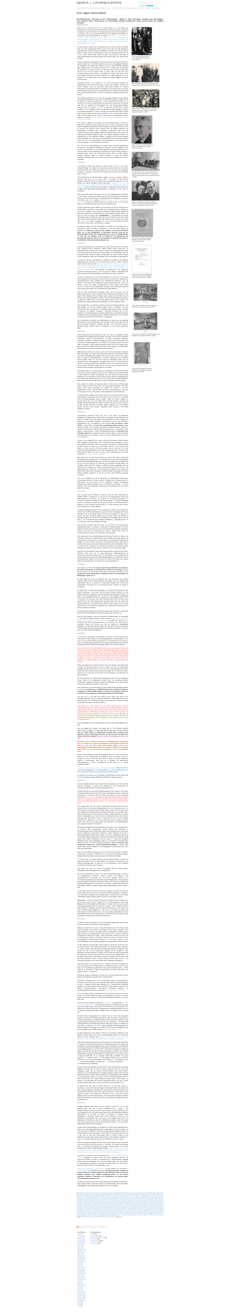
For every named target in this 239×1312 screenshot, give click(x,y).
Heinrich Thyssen (90, 1202)
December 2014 (81, 1279)
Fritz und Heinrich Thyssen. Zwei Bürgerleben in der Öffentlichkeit (148, 1199)
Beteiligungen (97, 1195)
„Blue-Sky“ (120, 762)
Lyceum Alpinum (111, 1205)
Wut (88, 1215)
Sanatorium (100, 1210)
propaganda (131, 1208)
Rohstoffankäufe (118, 1209)
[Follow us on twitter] (141, 6)
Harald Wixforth (119, 1201)
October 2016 (81, 1260)
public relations (138, 1208)
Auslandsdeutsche (87, 1194)
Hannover (107, 1201)
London (90, 1205)
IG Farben (96, 1203)
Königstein (122, 1204)
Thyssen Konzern (159, 1212)
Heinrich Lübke (83, 1202)
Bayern (149, 1194)
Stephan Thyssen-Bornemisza (112, 1211)
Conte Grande (143, 1195)
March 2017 (80, 1254)
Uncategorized (94, 1243)
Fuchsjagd (79, 1200)
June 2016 (80, 1264)
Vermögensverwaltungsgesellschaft (128, 1215)
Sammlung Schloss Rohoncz (91, 1210)
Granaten (153, 1200)
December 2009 (81, 1295)
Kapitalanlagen (87, 1204)
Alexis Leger (137, 1192)
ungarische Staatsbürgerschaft (113, 1214)
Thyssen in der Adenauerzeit (149, 1212)
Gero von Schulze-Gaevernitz (124, 1200)
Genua (97, 1200)
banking (141, 1194)
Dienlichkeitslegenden (94, 1197)
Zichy (91, 1215)
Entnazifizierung (107, 1198)
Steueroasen (132, 1211)
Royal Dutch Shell (154, 1209)
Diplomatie (102, 1197)
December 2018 (81, 1242)
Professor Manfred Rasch (108, 1208)
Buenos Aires (128, 1195)
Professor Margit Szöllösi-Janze (121, 1208)
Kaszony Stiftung (101, 1204)
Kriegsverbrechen (145, 1204)
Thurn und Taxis (122, 1212)
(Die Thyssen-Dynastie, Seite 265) (115, 990)
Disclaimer (155, 8)
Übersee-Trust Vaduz (93, 1214)
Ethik (126, 1198)
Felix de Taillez (148, 1198)
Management (135, 1205)
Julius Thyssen (80, 1204)
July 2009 (80, 1301)
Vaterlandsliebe (101, 1215)
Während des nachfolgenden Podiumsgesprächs (91, 1168)
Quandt (143, 1208)
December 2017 (81, 1249)
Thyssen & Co (130, 1212)
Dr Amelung (127, 1197)
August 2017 (80, 1252)
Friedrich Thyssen (113, 1199)
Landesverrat (79, 1205)
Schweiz (134, 1210)
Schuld (129, 1210)
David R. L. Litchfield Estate (99, 2)
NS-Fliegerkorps (107, 1002)
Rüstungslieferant (80, 1210)
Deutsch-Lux (156, 1195)
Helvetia (109, 1202)
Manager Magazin (143, 1205)
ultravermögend (102, 1214)
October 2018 (81, 1243)
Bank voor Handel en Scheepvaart (131, 1194)
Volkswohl (146, 1215)
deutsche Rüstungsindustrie (113, 1196)
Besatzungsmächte (159, 1194)
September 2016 (81, 1261)
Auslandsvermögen (95, 1194)
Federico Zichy (141, 1198)
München (150, 1206)
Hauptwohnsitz (137, 1201)
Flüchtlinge (161, 1198)
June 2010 (80, 1286)
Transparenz (143, 1213)
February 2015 (81, 1276)
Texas (117, 1212)
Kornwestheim (138, 1204)
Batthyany (145, 1194)
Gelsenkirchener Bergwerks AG (89, 1200)
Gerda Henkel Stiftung (113, 1200)
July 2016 (80, 1263)
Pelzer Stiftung (87, 1208)
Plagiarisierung (98, 1208)
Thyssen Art (95, 1217)
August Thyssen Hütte (140, 1193)
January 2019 (81, 1240)
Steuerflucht (122, 1211)
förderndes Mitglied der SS (83, 1199)
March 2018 (80, 1248)
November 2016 (81, 1258)
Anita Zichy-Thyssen (88, 1193)
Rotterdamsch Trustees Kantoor (134, 1209)
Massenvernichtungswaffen (106, 1206)
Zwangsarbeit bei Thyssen (104, 1215)
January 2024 (81, 1236)
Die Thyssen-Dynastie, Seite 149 (95, 454)
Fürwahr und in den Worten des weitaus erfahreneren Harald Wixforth (102, 770)
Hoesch (147, 1202)
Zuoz (94, 1215)
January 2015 (81, 1278)
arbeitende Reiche (97, 1193)
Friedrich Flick (106, 1199)
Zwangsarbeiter (113, 1215)
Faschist (135, 1198)
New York (98, 1207)
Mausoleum (115, 1206)
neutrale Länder (91, 1207)
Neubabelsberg (80, 1207)
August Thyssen (131, 1193)
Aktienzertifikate (125, 1192)
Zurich (96, 1215)
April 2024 (80, 1234)
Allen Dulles (149, 1192)
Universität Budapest (141, 1214)
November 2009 (81, 1297)
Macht (122, 1205)
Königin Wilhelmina (115, 1204)
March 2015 (80, 1275)
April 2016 (80, 1266)
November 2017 (81, 1251)
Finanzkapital (155, 1198)
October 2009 (81, 1298)
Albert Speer (131, 1192)
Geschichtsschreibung (137, 1200)
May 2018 (80, 1246)
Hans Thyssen (113, 1201)
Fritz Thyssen (121, 1199)
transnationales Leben (135, 1213)
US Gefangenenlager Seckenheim (153, 1214)
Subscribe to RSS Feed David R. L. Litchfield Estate (93, 1227)
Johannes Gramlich (144, 1203)
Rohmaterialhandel (110, 1209)
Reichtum (82, 1209)
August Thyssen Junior (150, 1193)
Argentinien (104, 1193)
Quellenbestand (149, 1208)
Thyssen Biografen (138, 1212)
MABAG (118, 1205)
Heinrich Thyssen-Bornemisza (101, 1202)
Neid (162, 1206)
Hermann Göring (137, 1202)
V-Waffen (95, 1215)
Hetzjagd (143, 1202)
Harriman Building (127, 1201)
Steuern (127, 1211)
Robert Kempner (93, 1209)
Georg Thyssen (103, 1200)
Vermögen (118, 1215)
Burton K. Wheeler (135, 1195)
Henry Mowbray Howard (128, 1202)
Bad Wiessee (120, 1194)
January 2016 (81, 1269)
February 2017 (81, 1255)
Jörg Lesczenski (152, 1203)
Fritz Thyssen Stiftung (129, 1199)
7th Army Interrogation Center (95, 1192)
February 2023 (81, 1239)
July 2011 (80, 1282)
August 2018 (80, 1245)
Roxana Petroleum (146, 1209)
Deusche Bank (150, 1195)
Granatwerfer (158, 1200)
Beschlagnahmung (81, 1195)
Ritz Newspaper (99, 8)
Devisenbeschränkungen (145, 1196)
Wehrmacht (79, 1215)
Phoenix (93, 1208)
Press (120, 8)
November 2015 (81, 1270)
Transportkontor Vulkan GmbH (154, 1213)
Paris (162, 1207)
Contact (147, 8)
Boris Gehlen (107, 1195)
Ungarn (122, 1214)
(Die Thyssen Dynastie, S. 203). (113, 1029)
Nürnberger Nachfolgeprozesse (121, 1207)
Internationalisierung (103, 1203)
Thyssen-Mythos (104, 1213)
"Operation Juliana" (83, 1192)
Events (114, 8)
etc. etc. (108, 8)
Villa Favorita (140, 1215)
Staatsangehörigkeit (101, 1211)
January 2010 (81, 1294)
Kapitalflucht (94, 1204)
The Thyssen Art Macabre (85, 8)
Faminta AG (130, 1198)
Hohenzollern (153, 1202)
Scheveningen (107, 1210)
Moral (138, 1206)
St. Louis (94, 1211)
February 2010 (81, 1292)
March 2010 (80, 1291)
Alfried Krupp (144, 1192)
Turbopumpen (85, 1214)
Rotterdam (124, 1209)
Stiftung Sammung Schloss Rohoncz (152, 1211)
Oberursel (130, 1207)
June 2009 (80, 1303)
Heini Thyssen (144, 1201)
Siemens (83, 1211)
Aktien (119, 1192)
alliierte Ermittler (156, 1192)
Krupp (151, 1204)
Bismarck (102, 1195)
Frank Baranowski (98, 1199)
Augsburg (125, 1193)
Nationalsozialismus (156, 1206)
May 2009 (80, 1304)
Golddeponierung (146, 1200)
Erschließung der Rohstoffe (118, 1198)
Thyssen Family (110, 1217)
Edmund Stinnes (95, 1198)
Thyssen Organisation (81, 1213)
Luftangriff (100, 1205)
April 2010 (80, 1289)
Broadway (122, 1195)
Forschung (91, 1199)
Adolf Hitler (110, 1192)
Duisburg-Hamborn (145, 1197)
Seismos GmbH (152, 1210)
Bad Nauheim (113, 1194)
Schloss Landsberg (123, 1210)
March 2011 (80, 1283)
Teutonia (113, 1212)
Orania (147, 1207)
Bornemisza (113, 1195)
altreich (161, 1192)
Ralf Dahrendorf (156, 1208)
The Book (126, 8)
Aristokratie (109, 1193)
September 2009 (81, 1300)
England (101, 1198)
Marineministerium (151, 1205)
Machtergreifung (127, 1205)
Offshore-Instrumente (137, 1207)
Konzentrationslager (130, 1204)
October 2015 (81, 1272)
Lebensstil (85, 1205)
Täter (110, 1212)
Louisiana (95, 1205)
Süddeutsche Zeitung (96, 1212)
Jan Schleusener (112, 1203)
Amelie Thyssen (80, 1193)
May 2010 (80, 1288)
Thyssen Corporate (102, 1217)
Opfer (144, 1207)
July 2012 (80, 1281)
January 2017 (81, 1257)
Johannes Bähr (136, 1203)
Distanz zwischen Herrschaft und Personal (114, 1197)
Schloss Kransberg (115, 1210)
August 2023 (80, 1237)
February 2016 (81, 1267)
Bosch (118, 1195)
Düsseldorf (151, 1197)
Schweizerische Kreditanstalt (142, 1210)
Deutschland (136, 1196)
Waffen (161, 1215)
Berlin (153, 1194)
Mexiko (120, 1206)
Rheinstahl (87, 1209)
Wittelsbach (84, 1215)
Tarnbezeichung (104, 1212)
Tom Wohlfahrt (126, 1213)
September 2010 (81, 1285)
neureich (86, 1207)
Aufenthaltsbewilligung (117, 1193)
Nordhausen (103, 1207)
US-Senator (89, 1215)
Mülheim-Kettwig (143, 1206)
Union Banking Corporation (130, 1214)
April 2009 (80, 1306)
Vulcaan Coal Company (154, 1215)
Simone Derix (88, 1211)
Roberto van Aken (101, 1209)
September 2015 (81, 1273)
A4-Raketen (104, 1192)
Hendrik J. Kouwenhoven (117, 1202)
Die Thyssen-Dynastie (156, 1196)
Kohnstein (108, 1204)
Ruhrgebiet (161, 1209)
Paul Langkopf (80, 1208)
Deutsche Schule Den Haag (126, 1196)
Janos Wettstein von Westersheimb (124, 1203)
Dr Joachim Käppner (135, 1197)
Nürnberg (112, 1207)
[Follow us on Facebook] (150, 6)
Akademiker (115, 1192)
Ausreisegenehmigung (105, 1194)
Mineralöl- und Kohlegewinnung (129, 1206)
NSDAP (107, 1207)
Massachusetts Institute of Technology (91, 1206)
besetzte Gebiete (89, 1195)
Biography (133, 8)
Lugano (105, 1205)
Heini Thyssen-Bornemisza (154, 1201)
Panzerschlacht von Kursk (155, 1207)
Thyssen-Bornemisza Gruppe (93, 1213)
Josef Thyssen (160, 1203)
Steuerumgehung (139, 1211)
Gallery (141, 8)
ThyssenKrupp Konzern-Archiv (115, 1213)
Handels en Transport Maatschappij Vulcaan (94, 1201)
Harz (133, 1201)
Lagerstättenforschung (158, 1204)
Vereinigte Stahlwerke (110, 1215)
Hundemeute (90, 1203)
